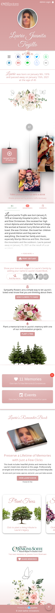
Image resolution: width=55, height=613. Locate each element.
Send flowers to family (27, 297)
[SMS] (27, 62)
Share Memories (29, 559)
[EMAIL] (18, 62)
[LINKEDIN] (9, 62)
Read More (27, 254)
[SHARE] (36, 62)
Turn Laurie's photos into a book (27, 195)
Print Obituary (29, 259)
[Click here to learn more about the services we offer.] (27, 549)
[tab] (12, 207)
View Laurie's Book (27, 478)
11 (52, 375)
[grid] (27, 162)
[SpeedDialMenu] (48, 606)
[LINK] (45, 62)
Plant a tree (27, 334)
